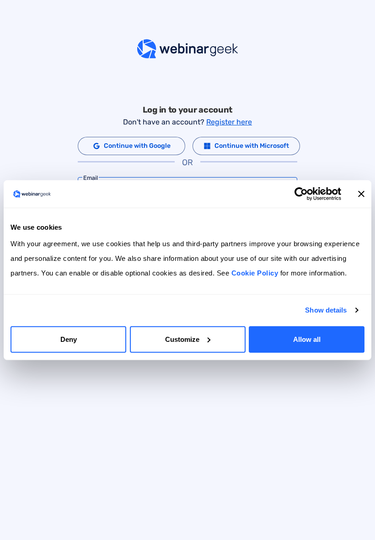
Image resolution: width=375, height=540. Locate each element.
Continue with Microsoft (251, 146)
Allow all (307, 339)
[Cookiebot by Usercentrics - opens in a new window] (301, 194)
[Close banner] (361, 194)
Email (90, 178)
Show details (326, 310)
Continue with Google (137, 146)
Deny (68, 339)
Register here (229, 122)
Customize (182, 339)
